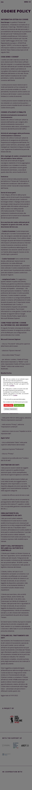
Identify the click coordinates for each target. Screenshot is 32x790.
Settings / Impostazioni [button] (11, 409)
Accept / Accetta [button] (19, 405)
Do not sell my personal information (15, 399)
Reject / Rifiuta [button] (8, 405)
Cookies (12, 385)
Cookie (15, 395)
